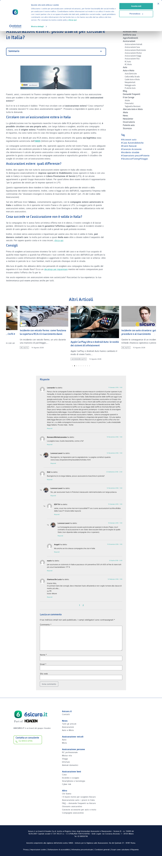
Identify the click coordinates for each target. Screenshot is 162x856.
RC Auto (128, 62)
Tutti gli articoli (69, 724)
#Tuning (135, 158)
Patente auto (129, 126)
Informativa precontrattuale (82, 850)
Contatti (66, 714)
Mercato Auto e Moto (133, 110)
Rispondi (49, 428)
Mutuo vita (67, 755)
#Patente (145, 155)
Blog (125, 91)
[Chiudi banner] (158, 3)
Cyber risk (66, 784)
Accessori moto (130, 32)
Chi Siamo (66, 793)
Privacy (26, 850)
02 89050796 (83, 836)
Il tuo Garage (128, 98)
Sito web (44, 674)
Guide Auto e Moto (132, 80)
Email (43, 664)
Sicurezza (127, 129)
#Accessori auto (128, 139)
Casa (64, 774)
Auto (125, 68)
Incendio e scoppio (70, 777)
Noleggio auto (130, 86)
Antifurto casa (129, 35)
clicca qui (72, 20)
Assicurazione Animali (133, 45)
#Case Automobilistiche (132, 143)
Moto (125, 113)
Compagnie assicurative (73, 813)
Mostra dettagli (37, 26)
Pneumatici (129, 104)
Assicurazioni (129, 42)
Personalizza (135, 14)
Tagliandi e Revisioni (132, 107)
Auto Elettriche (131, 74)
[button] (7, 334)
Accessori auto (65, 359)
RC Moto (128, 65)
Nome (43, 655)
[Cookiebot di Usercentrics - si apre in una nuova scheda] (15, 26)
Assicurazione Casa (132, 48)
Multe (127, 101)
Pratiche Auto (130, 88)
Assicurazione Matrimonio (135, 50)
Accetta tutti (136, 6)
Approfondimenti (130, 38)
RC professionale (70, 752)
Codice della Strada (132, 77)
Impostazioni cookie (38, 850)
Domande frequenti (131, 95)
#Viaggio (143, 158)
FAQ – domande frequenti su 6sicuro (79, 803)
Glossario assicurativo (72, 806)
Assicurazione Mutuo (133, 53)
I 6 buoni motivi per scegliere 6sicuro (79, 797)
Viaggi (65, 758)
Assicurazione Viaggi (133, 56)
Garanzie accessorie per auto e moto (79, 809)
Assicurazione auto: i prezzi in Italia (78, 800)
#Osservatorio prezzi (131, 155)
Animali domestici (70, 765)
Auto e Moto (128, 71)
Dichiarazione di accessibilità (59, 850)
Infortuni (66, 762)
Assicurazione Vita (132, 59)
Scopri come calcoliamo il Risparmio (125, 850)
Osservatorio (129, 122)
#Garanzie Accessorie (131, 149)
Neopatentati (130, 83)
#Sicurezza (126, 158)
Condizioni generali (102, 850)
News (125, 116)
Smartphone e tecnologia (73, 781)
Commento (45, 624)
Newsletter (128, 119)
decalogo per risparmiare (56, 269)
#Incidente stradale (130, 152)
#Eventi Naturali (129, 146)
